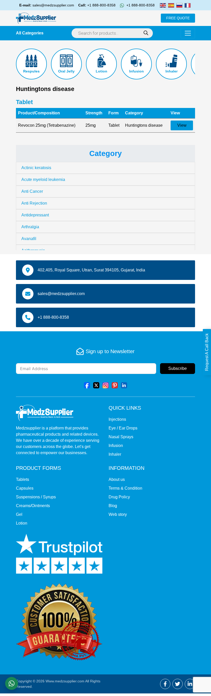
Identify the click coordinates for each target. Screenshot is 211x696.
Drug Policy (119, 497)
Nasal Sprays (121, 437)
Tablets (22, 479)
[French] (187, 5)
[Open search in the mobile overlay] (112, 33)
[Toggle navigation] (188, 33)
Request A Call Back (207, 352)
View (182, 125)
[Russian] (179, 5)
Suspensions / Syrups (36, 497)
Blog (113, 505)
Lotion (101, 71)
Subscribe (177, 368)
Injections (117, 419)
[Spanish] (171, 5)
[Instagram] (105, 385)
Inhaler (171, 71)
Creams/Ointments (33, 505)
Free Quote (178, 18)
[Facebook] (87, 385)
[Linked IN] (124, 385)
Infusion (136, 71)
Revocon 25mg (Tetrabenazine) (46, 125)
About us (117, 479)
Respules (31, 71)
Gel (19, 514)
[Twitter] (96, 385)
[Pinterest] (115, 385)
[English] (163, 5)
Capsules (24, 488)
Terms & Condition (125, 488)
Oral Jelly (66, 71)
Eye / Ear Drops (123, 428)
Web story (118, 514)
